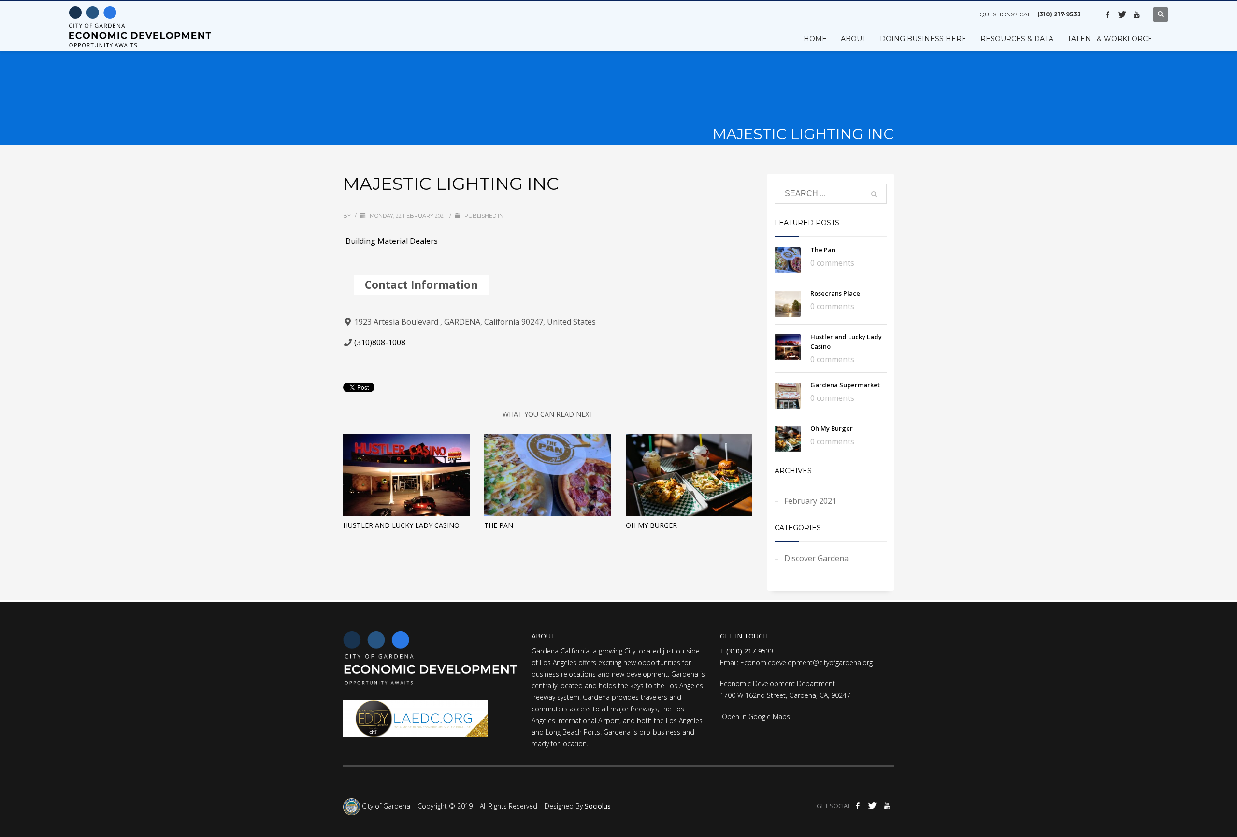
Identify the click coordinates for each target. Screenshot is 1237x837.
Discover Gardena (816, 558)
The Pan (498, 525)
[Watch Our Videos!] (1136, 14)
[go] (874, 194)
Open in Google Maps (755, 716)
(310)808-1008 (379, 342)
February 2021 (810, 501)
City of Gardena (385, 806)
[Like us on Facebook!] (1107, 14)
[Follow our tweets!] (1122, 14)
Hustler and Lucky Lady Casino (401, 525)
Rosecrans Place (835, 293)
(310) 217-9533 (1059, 14)
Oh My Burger (651, 525)
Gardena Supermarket (845, 385)
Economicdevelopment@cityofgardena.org (806, 662)
